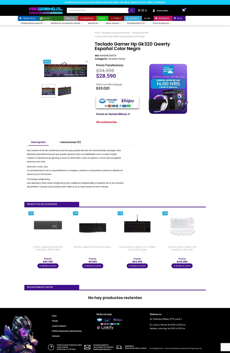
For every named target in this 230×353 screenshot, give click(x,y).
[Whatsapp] (146, 10)
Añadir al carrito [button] (49, 266)
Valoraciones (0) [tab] (70, 142)
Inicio (97, 32)
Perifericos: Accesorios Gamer (116, 32)
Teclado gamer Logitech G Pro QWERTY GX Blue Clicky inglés (137, 248)
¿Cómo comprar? (59, 326)
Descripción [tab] (38, 142)
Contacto (56, 336)
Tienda (55, 321)
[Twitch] (139, 10)
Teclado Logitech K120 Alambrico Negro (92, 247)
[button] (86, 61)
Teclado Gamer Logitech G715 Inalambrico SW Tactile (182, 248)
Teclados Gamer (139, 32)
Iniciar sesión (162, 11)
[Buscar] (131, 10)
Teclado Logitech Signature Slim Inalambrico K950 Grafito (48, 248)
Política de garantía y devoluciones (67, 331)
